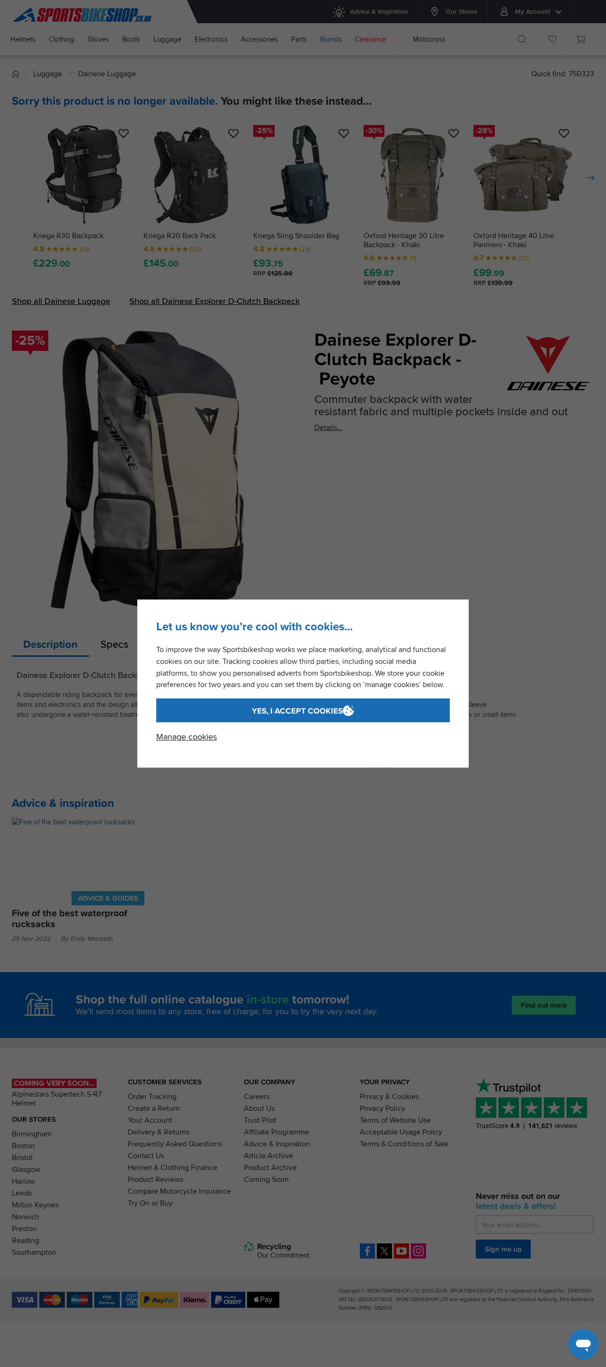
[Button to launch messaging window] (583, 1344)
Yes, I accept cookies (297, 711)
